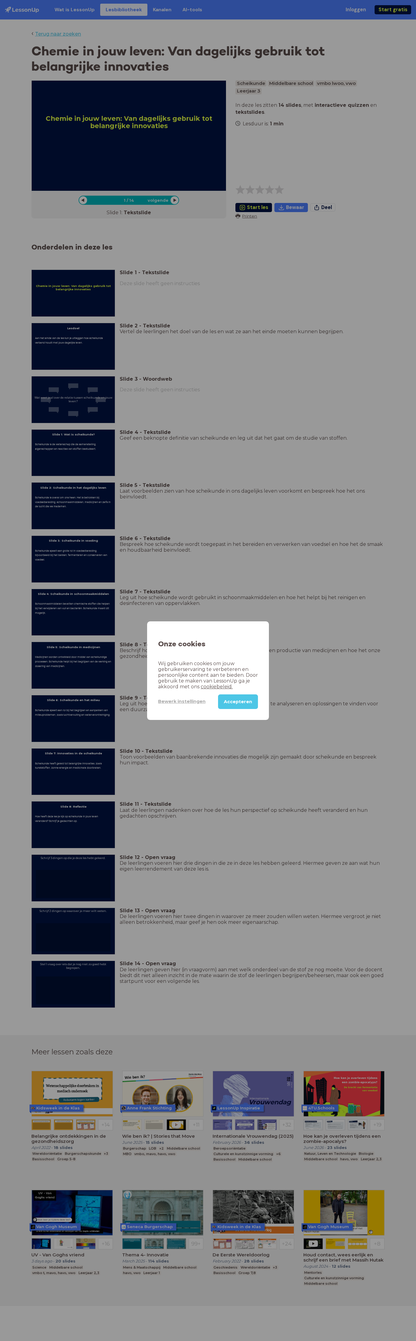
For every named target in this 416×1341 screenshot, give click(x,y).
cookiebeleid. (217, 686)
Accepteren (238, 701)
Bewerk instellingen (182, 701)
